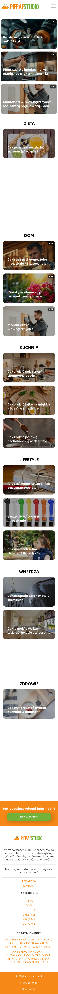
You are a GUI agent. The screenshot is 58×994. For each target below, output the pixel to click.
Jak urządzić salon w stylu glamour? (28, 598)
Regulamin (29, 989)
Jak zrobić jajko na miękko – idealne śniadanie (29, 406)
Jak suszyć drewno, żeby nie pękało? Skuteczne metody (27, 262)
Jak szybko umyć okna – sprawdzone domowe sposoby (29, 953)
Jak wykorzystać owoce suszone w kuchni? (27, 710)
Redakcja (29, 881)
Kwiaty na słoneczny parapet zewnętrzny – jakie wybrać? (25, 294)
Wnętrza (29, 572)
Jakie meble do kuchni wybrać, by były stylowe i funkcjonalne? (27, 631)
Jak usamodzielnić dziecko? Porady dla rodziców (24, 551)
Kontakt (29, 886)
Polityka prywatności (29, 976)
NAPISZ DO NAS (29, 816)
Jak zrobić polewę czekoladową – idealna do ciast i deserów (28, 439)
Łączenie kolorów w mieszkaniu (24, 519)
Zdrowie (29, 684)
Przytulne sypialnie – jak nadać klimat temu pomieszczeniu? (29, 941)
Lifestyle (29, 459)
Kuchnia (29, 347)
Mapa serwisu (29, 982)
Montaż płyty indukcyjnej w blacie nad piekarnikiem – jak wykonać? (26, 72)
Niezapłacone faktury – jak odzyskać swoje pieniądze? (29, 486)
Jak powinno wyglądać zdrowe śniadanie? (26, 149)
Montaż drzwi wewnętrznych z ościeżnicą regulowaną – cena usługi (27, 104)
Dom (29, 235)
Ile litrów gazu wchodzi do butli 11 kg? (24, 39)
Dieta (29, 123)
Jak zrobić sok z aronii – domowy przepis (27, 374)
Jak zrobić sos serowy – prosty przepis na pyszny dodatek (29, 961)
